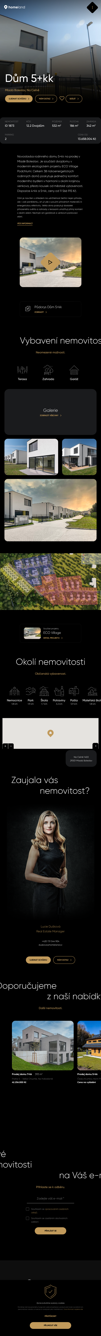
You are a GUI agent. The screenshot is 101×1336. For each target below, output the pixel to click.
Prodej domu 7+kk (21, 1022)
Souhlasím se (49, 1211)
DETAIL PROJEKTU (28, 625)
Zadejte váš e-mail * (50, 1198)
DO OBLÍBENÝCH (61, 98)
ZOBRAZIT (24, 303)
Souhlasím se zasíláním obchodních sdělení (49, 1220)
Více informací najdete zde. (73, 1309)
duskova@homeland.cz (50, 945)
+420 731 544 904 (50, 941)
